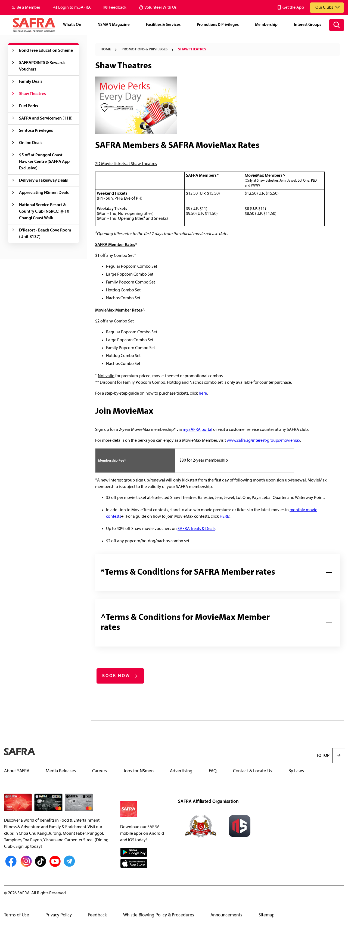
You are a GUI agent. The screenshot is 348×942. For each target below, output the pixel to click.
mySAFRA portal (197, 430)
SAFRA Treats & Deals (196, 529)
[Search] (336, 25)
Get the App (293, 7)
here (203, 393)
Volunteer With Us (160, 7)
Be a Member (28, 7)
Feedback (117, 7)
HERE (224, 516)
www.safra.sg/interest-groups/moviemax (263, 440)
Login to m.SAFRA (74, 7)
